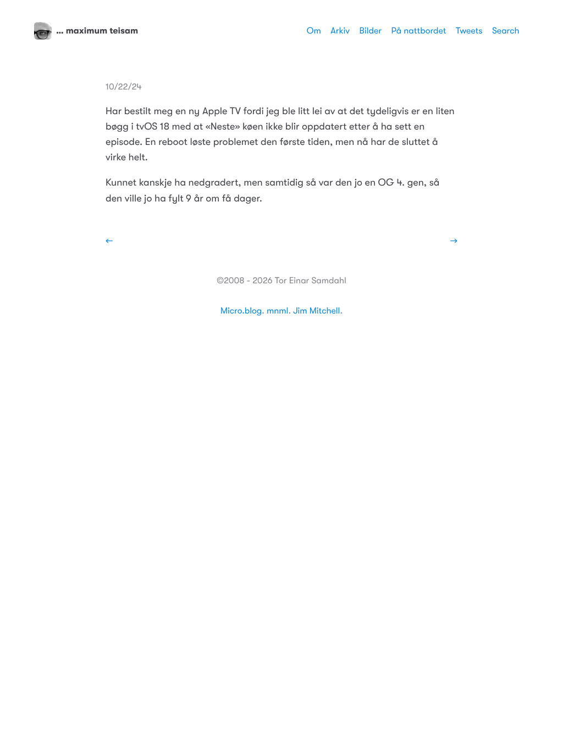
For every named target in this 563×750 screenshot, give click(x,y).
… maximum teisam (97, 31)
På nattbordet (418, 31)
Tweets (469, 31)
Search (506, 31)
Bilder (371, 31)
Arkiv (340, 31)
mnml (277, 311)
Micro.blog (241, 311)
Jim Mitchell (316, 311)
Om (314, 31)
